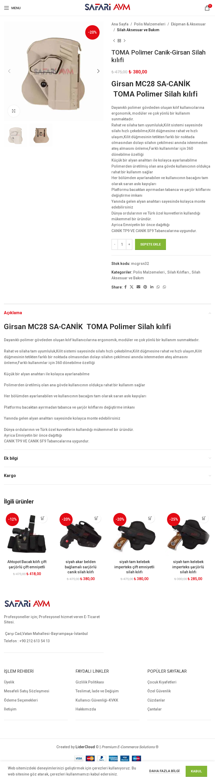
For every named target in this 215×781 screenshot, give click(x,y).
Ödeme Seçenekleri (21, 700)
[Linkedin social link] (152, 287)
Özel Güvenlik (159, 691)
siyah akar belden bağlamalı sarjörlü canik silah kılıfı (80, 567)
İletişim (10, 709)
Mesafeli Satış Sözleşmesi (26, 691)
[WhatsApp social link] (158, 287)
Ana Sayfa (119, 24)
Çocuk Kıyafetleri (161, 682)
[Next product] (124, 41)
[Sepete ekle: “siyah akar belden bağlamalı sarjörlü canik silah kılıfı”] (96, 518)
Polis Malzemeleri (149, 24)
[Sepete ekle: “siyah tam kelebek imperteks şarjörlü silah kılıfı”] (203, 518)
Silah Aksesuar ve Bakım (138, 30)
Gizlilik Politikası (90, 682)
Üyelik (9, 682)
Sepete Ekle (150, 244)
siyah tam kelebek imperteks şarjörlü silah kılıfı (188, 567)
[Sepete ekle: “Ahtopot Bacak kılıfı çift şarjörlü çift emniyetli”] (42, 518)
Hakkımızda (86, 709)
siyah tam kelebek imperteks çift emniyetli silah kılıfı (134, 567)
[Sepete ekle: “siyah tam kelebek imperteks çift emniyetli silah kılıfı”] (150, 518)
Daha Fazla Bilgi (164, 771)
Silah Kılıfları (178, 272)
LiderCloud (85, 747)
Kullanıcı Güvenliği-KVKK (97, 700)
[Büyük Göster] (14, 111)
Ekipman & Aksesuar (188, 24)
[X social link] (131, 287)
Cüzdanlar (156, 700)
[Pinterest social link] (145, 287)
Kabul (196, 771)
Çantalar (154, 709)
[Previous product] (114, 41)
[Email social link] (138, 287)
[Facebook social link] (125, 287)
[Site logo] (107, 8)
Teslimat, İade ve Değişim (97, 691)
